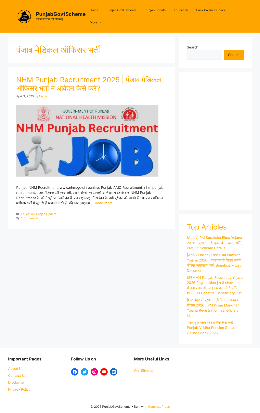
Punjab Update (155, 10)
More (93, 22)
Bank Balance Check (210, 10)
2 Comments (30, 218)
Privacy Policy (19, 389)
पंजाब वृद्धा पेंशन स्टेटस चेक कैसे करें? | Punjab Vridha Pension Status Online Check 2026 (211, 328)
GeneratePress (159, 407)
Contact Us (17, 375)
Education (181, 10)
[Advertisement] (215, 141)
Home (94, 10)
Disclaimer (16, 382)
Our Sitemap (144, 371)
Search (192, 47)
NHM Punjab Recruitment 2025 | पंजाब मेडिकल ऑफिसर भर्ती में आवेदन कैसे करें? (88, 83)
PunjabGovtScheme (61, 14)
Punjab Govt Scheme (121, 10)
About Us (16, 369)
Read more (104, 203)
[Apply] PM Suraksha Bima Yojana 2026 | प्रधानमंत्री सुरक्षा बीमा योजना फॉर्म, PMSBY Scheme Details (214, 243)
